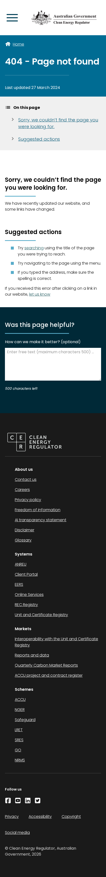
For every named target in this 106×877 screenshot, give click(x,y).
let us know (39, 294)
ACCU (20, 699)
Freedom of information (37, 510)
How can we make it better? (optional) (43, 342)
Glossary (23, 540)
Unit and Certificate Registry (41, 615)
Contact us (25, 479)
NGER (20, 709)
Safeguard (25, 720)
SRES (19, 740)
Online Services (29, 594)
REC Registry (26, 604)
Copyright (71, 816)
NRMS (20, 760)
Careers (22, 489)
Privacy (12, 816)
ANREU (20, 564)
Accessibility (40, 816)
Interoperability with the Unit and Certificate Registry (56, 642)
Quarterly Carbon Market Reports (46, 665)
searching (34, 248)
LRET (19, 730)
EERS (19, 584)
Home (18, 44)
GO (18, 750)
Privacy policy (28, 500)
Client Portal (26, 574)
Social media (17, 832)
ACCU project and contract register (49, 675)
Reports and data (32, 655)
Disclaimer (24, 530)
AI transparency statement (40, 520)
